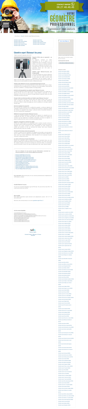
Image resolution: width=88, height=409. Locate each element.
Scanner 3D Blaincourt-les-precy (22, 162)
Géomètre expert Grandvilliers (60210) (64, 201)
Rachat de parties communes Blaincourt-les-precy (25, 161)
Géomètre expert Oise (18, 40)
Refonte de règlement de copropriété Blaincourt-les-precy (27, 167)
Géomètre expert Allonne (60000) (63, 73)
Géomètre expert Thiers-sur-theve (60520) (65, 366)
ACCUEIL (21, 31)
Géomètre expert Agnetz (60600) (63, 71)
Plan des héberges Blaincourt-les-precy (23, 168)
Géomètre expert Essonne (19, 42)
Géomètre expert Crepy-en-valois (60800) (65, 165)
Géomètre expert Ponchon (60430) (64, 303)
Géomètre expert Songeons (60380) (64, 364)
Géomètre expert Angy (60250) (63, 80)
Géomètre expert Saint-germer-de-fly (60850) (65, 332)
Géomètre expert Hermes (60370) (64, 204)
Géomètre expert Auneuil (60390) (63, 86)
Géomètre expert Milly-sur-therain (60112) (65, 264)
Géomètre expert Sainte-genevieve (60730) (65, 356)
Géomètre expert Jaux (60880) (63, 206)
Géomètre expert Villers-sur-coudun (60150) (65, 397)
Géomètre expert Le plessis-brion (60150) (65, 238)
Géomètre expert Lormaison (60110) (64, 249)
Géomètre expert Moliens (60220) (64, 267)
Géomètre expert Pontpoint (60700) (64, 308)
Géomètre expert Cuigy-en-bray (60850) (65, 173)
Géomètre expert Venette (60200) (63, 382)
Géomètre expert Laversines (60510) (64, 230)
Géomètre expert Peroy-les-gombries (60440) (66, 297)
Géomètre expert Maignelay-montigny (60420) (66, 251)
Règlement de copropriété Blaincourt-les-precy (25, 158)
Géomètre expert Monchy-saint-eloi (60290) (65, 269)
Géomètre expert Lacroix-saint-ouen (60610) (65, 219)
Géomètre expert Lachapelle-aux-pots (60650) (66, 217)
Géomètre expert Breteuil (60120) (63, 119)
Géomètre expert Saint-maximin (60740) (65, 347)
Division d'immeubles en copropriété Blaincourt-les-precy (27, 166)
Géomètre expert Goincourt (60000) (64, 193)
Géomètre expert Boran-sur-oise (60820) (65, 112)
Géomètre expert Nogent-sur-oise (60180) (65, 288)
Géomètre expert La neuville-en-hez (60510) (65, 212)
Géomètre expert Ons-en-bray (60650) (64, 293)
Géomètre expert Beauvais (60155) (64, 97)
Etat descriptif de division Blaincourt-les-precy (25, 157)
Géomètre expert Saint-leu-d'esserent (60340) (66, 338)
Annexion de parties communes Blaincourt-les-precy (26, 159)
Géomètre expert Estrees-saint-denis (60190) (65, 182)
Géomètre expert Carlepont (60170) (64, 134)
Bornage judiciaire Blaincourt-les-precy (23, 156)
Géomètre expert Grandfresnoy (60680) (65, 199)
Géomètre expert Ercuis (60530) (63, 178)
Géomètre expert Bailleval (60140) (64, 93)
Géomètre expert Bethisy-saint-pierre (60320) (65, 104)
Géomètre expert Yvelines (38, 41)
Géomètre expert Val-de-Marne (39, 44)
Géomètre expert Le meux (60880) (64, 234)
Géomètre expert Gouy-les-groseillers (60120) (66, 197)
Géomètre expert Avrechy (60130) (64, 89)
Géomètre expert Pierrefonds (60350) (64, 299)
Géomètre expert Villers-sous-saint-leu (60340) (66, 395)
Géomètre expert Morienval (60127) (64, 275)
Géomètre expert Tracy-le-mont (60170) (65, 371)
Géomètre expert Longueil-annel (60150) (65, 243)
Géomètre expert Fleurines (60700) (64, 188)
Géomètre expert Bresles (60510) (64, 117)
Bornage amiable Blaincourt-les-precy (23, 154)
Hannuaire (33, 235)
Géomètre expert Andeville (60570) (64, 76)
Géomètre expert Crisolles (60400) (64, 169)
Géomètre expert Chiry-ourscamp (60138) (65, 149)
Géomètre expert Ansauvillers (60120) (64, 82)
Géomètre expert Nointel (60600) (63, 290)
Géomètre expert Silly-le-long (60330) (64, 362)
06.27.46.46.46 (65, 7)
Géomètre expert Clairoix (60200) (63, 156)
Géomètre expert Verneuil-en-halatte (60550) (65, 388)
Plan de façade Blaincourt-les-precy (23, 163)
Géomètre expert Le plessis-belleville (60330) (65, 236)
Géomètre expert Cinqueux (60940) (64, 152)
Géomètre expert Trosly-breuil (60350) (64, 379)
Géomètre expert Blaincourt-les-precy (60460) (66, 108)
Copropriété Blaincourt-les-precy (22, 164)
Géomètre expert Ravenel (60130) (64, 314)
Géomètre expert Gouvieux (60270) (64, 195)
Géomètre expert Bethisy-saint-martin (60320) (66, 102)
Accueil (22, 36)
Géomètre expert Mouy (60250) (63, 277)
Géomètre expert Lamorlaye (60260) (64, 225)
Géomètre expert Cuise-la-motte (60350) (65, 175)
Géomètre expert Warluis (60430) (63, 403)
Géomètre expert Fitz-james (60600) (64, 186)
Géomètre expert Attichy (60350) (63, 84)
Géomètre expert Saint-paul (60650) (64, 353)
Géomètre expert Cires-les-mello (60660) (65, 154)
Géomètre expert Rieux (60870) (63, 323)
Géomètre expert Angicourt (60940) (64, 78)
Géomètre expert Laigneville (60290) (64, 223)
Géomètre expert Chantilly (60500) (64, 143)
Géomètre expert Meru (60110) (63, 262)
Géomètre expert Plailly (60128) (63, 301)
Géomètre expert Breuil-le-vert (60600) (64, 123)
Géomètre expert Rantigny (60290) (64, 312)
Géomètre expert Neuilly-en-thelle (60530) (65, 280)
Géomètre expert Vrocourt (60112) (64, 401)
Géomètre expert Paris (37, 40)
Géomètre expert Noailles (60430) (64, 286)
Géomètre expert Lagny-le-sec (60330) (64, 221)
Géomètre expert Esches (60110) (63, 180)
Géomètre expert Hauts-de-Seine (39, 42)
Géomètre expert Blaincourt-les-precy (27, 52)
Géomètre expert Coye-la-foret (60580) (64, 162)
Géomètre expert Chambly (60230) (64, 141)
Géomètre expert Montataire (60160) (64, 271)
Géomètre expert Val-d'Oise (19, 45)
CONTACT (36, 31)
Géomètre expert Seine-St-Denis (20, 44)
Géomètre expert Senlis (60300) (63, 358)
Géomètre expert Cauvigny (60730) (64, 139)
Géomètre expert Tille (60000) (63, 369)
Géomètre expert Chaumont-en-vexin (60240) (66, 145)
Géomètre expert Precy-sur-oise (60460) (65, 310)
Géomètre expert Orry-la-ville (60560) (64, 295)
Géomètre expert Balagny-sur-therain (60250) (66, 95)
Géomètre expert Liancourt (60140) (64, 241)
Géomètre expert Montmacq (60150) (64, 273)
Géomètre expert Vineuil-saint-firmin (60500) (65, 399)
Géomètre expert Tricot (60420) (63, 373)
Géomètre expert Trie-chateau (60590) (64, 375)
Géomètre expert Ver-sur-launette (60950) (65, 384)
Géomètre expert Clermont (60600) (64, 158)
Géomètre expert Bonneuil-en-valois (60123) (65, 110)
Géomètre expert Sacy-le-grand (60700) (65, 325)
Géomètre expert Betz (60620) (63, 106)
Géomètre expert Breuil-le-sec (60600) (64, 121)
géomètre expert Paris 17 (38, 200)
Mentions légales (33, 232)
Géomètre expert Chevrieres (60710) (64, 147)
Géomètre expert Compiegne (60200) (64, 160)
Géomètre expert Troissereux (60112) (64, 377)
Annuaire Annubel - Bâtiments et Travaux (33, 234)
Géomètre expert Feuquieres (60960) (64, 184)
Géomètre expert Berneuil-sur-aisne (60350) (65, 99)
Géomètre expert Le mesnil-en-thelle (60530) (65, 232)
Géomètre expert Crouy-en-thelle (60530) (65, 171)
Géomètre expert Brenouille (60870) (64, 115)
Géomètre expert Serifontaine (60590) (64, 360)
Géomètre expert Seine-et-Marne (20, 41)
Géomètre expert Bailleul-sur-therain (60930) (65, 91)
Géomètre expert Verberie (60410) (64, 386)
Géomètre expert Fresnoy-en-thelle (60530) (65, 191)
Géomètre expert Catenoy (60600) (64, 136)
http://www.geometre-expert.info (63, 60)
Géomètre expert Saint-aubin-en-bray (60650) (66, 327)
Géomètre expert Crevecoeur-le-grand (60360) (66, 167)
